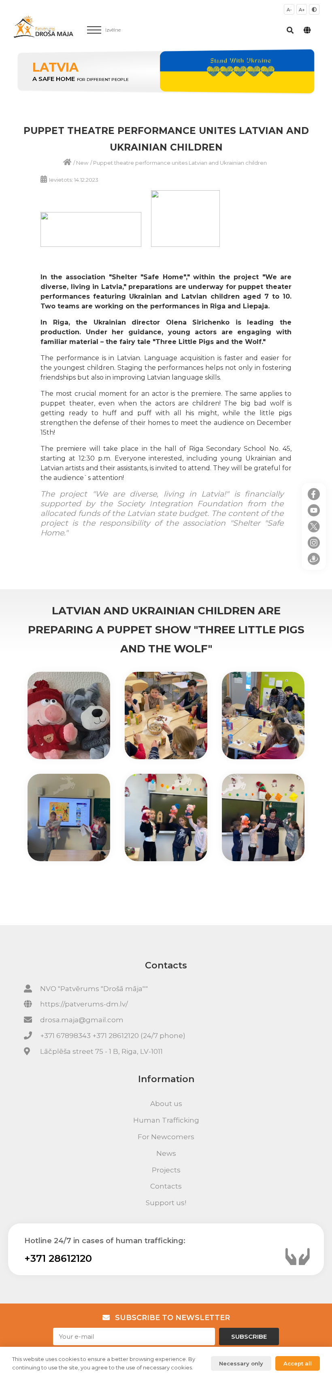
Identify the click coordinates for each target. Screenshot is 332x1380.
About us (166, 1104)
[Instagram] (314, 543)
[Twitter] (314, 526)
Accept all (297, 1363)
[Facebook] (314, 494)
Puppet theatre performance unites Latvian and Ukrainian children (180, 162)
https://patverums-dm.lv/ (84, 1004)
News (166, 1153)
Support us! (166, 1203)
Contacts (166, 1186)
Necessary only (241, 1363)
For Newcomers (166, 1137)
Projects (166, 1170)
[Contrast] (314, 9)
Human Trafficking (166, 1120)
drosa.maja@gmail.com (81, 1020)
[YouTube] (314, 510)
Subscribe (249, 1336)
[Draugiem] (314, 559)
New (82, 162)
